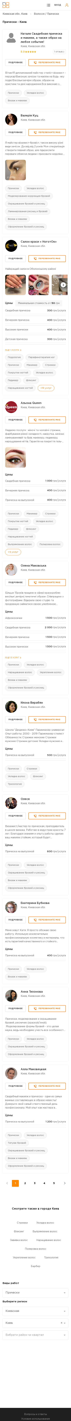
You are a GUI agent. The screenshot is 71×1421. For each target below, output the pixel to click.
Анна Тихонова (32, 992)
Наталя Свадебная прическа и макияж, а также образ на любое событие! (41, 38)
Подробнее (15, 62)
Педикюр (13, 380)
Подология (14, 357)
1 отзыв (58, 52)
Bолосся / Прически (46, 14)
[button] (63, 284)
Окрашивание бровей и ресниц (26, 204)
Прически (13, 93)
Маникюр (32, 365)
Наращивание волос (20, 672)
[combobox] (35, 1293)
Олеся (25, 799)
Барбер (35, 1266)
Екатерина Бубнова (35, 903)
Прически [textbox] (12, 1292)
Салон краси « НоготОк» (39, 242)
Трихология (15, 784)
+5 (13, 552)
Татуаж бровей (17, 1143)
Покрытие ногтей (18, 373)
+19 (46, 388)
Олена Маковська (33, 565)
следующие (62, 1183)
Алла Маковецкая (33, 1069)
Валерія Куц (29, 115)
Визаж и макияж (17, 101)
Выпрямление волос (20, 544)
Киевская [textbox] (12, 1311)
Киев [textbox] (34, 1323)
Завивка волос (19, 1240)
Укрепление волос (51, 672)
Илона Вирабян (32, 703)
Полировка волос (50, 544)
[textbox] (34, 1335)
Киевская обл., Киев (15, 14)
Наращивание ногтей (20, 388)
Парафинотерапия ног (41, 357)
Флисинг (31, 380)
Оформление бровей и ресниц (26, 227)
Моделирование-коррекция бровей (29, 196)
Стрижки (50, 365)
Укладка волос (35, 93)
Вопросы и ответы (35, 1414)
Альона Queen (31, 403)
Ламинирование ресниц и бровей (27, 211)
